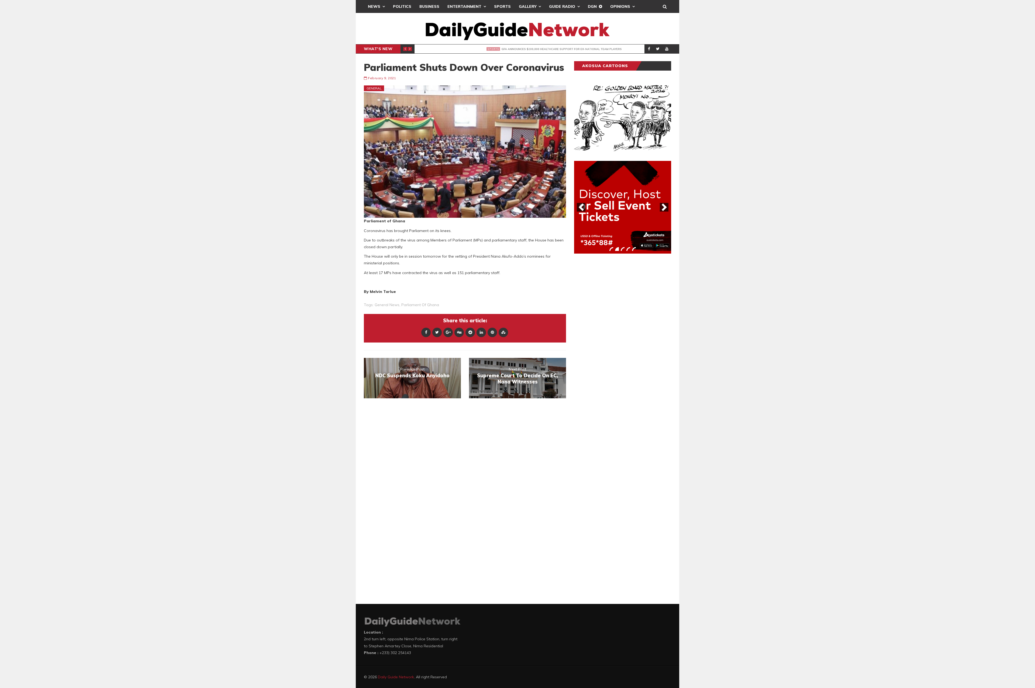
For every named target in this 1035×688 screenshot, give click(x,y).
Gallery (527, 6)
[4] (628, 249)
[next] (664, 207)
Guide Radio (562, 6)
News (374, 6)
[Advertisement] (614, 342)
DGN (592, 6)
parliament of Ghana (420, 304)
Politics (402, 6)
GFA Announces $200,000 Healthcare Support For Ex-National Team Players (523, 49)
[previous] (581, 207)
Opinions (620, 6)
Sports (502, 6)
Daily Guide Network (396, 677)
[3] (623, 249)
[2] (617, 249)
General (374, 88)
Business (429, 6)
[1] (611, 249)
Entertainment (464, 6)
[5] (634, 249)
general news (387, 304)
